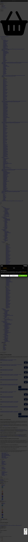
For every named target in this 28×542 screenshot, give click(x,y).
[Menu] (26, 528)
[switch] (25, 533)
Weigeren (5, 275)
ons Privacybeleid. (24, 272)
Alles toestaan (23, 275)
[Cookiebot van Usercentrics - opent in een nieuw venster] (24, 265)
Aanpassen (13, 275)
